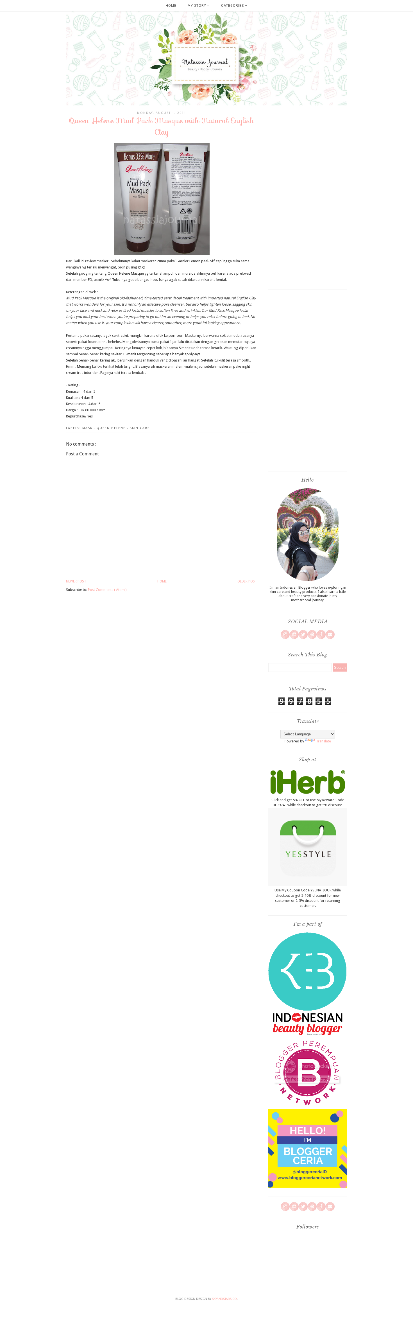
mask (88, 428)
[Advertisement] (307, 198)
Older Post (247, 581)
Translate (323, 741)
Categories (233, 6)
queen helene (112, 428)
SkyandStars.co (224, 1299)
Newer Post (76, 581)
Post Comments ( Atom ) (107, 590)
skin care (140, 428)
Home (171, 6)
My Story (197, 6)
